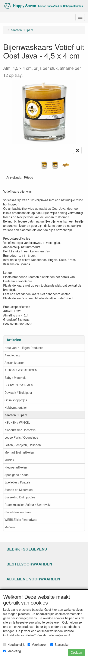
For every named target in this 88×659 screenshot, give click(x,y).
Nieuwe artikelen (15, 467)
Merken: (10, 527)
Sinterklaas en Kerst (18, 512)
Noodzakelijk (16, 644)
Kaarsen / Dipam (15, 415)
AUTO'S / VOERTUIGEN (20, 370)
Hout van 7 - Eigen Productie (23, 348)
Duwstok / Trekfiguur (18, 392)
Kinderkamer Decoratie (20, 430)
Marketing (14, 651)
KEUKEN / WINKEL (17, 422)
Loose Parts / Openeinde (21, 437)
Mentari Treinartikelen (19, 452)
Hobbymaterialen (16, 407)
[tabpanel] (44, 165)
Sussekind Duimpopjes (19, 497)
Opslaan (76, 652)
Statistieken (62, 644)
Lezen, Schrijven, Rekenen (22, 445)
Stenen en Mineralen (18, 490)
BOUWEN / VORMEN (18, 385)
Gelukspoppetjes (15, 400)
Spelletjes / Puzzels (17, 482)
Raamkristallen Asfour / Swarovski (27, 504)
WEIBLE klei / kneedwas (20, 519)
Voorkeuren (39, 644)
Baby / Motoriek (15, 377)
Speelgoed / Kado (16, 475)
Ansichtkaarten (14, 362)
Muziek (9, 460)
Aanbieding (12, 355)
